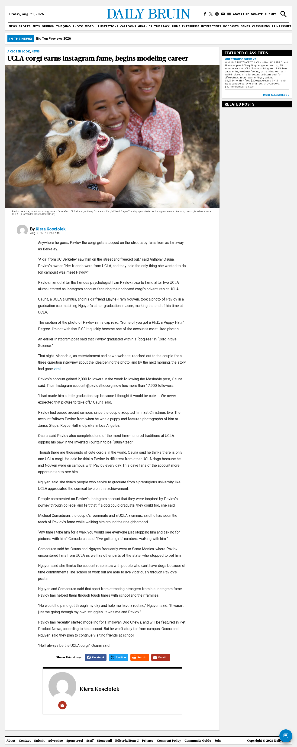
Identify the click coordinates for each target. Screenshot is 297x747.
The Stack (162, 26)
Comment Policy (169, 740)
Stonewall (104, 740)
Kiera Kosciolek (51, 228)
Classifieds (261, 26)
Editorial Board (127, 740)
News (13, 26)
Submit (270, 14)
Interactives (211, 26)
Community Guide (197, 740)
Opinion (48, 26)
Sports (25, 26)
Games (245, 26)
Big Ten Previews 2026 (53, 38)
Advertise (241, 14)
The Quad (63, 26)
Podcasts (231, 26)
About (10, 740)
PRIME (175, 26)
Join (218, 740)
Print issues (281, 26)
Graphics (145, 26)
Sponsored (74, 740)
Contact (25, 740)
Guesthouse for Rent (240, 59)
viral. (57, 369)
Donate (257, 14)
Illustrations (107, 26)
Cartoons (128, 26)
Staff (90, 740)
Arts (36, 26)
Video (89, 26)
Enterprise (190, 26)
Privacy (147, 740)
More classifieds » (276, 95)
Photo (78, 26)
